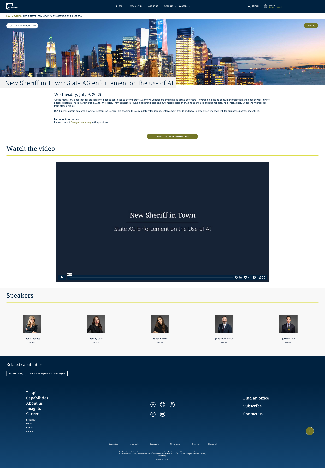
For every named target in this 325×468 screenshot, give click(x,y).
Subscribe (252, 406)
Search (255, 6)
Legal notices (114, 444)
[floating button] (310, 431)
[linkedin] (153, 404)
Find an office (256, 398)
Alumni (29, 431)
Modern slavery (175, 444)
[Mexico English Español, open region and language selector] (265, 6)
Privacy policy (134, 444)
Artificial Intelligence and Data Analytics (47, 373)
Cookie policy (154, 444)
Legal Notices (165, 454)
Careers (183, 6)
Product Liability (16, 373)
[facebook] (153, 414)
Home (8, 16)
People (120, 6)
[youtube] (162, 414)
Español (279, 7)
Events (17, 16)
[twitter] (162, 404)
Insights (168, 6)
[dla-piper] (12, 6)
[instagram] (172, 404)
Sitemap (211, 444)
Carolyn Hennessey (81, 122)
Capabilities (136, 6)
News (29, 423)
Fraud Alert (196, 444)
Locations (31, 419)
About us (153, 6)
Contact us (253, 413)
